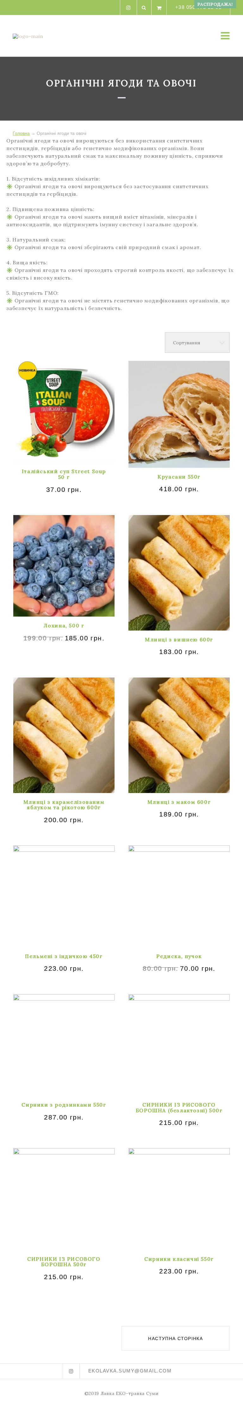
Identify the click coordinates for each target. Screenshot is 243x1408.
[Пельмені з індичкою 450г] (64, 896)
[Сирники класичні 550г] (179, 1199)
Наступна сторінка (175, 1338)
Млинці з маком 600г (179, 802)
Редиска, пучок (179, 956)
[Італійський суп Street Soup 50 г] (64, 411)
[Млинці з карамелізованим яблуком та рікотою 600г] (64, 735)
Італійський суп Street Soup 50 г (64, 474)
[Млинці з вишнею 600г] (179, 573)
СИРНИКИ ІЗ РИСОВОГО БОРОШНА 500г (63, 1262)
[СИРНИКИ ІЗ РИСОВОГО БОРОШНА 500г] (64, 1199)
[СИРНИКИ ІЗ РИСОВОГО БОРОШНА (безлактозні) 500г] (179, 1045)
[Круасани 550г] (179, 414)
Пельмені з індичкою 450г (64, 956)
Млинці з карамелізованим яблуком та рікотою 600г (63, 805)
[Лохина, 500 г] (64, 566)
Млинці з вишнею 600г (179, 639)
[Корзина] (159, 7)
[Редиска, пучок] (179, 896)
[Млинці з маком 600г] (179, 735)
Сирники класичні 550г (179, 1259)
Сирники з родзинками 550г (64, 1104)
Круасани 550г (179, 476)
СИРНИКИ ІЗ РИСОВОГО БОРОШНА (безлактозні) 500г (179, 1107)
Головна (21, 133)
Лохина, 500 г (64, 625)
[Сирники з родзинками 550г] (64, 1045)
